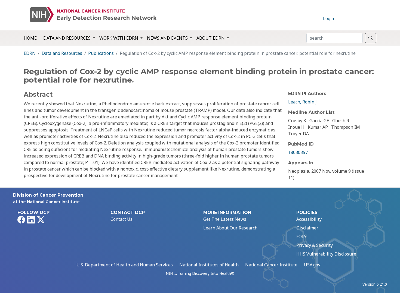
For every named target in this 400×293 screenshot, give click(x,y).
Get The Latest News (224, 219)
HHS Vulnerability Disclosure (326, 254)
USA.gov (312, 265)
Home (30, 38)
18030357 (298, 152)
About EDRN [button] (211, 38)
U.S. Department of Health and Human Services (124, 265)
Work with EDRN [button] (119, 38)
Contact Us (121, 219)
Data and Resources (62, 53)
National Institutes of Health (209, 265)
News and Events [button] (168, 38)
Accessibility (309, 219)
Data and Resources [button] (67, 38)
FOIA (301, 237)
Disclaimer (307, 228)
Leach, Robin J (302, 102)
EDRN (30, 53)
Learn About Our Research (230, 228)
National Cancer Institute (271, 265)
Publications (101, 53)
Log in (329, 18)
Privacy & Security (314, 245)
